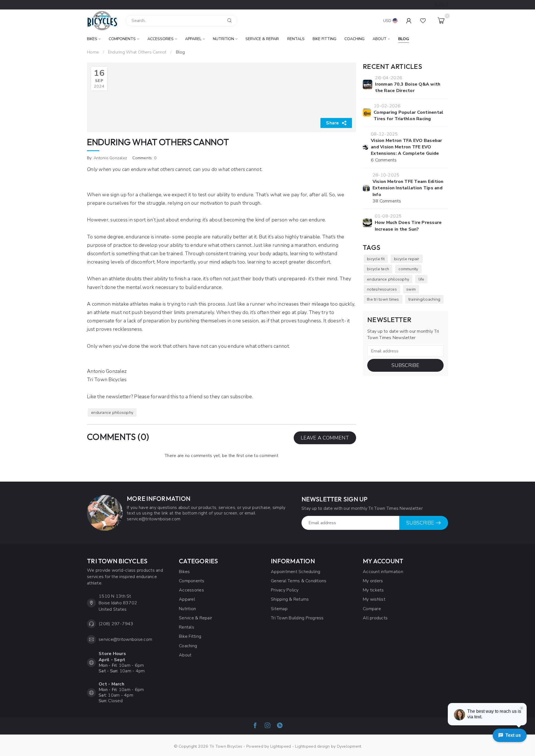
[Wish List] (423, 20)
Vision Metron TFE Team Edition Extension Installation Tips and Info (408, 188)
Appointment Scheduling (295, 572)
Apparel (193, 39)
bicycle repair (406, 259)
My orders (373, 581)
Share (332, 123)
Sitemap (279, 609)
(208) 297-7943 (116, 624)
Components (122, 39)
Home (93, 52)
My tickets (373, 590)
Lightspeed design (312, 746)
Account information (383, 572)
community (408, 269)
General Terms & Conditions (299, 581)
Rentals (296, 39)
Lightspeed (280, 746)
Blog (403, 39)
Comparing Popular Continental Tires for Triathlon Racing (408, 115)
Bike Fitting (324, 39)
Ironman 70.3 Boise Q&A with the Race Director (407, 87)
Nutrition (223, 39)
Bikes (92, 39)
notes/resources (382, 289)
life (421, 279)
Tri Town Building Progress (297, 618)
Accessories (160, 39)
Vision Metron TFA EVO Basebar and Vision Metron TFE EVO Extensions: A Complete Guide (406, 147)
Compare (372, 609)
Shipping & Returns (290, 599)
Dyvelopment (349, 746)
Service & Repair (262, 39)
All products (375, 618)
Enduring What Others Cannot (137, 52)
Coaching (354, 39)
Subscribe (405, 365)
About (379, 39)
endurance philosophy (112, 412)
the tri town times (383, 299)
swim (411, 289)
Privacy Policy (285, 590)
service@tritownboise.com (125, 639)
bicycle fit (376, 259)
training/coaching (424, 299)
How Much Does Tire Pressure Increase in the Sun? (408, 225)
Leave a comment (325, 437)
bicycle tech (378, 269)
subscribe (241, 396)
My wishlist (374, 599)
